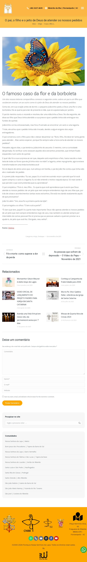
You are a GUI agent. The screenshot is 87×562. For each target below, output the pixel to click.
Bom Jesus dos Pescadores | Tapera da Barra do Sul (24, 446)
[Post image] (8, 282)
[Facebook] (51, 538)
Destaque (41, 236)
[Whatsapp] (31, 538)
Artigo (35, 236)
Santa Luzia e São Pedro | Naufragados (20, 467)
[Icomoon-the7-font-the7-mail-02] (41, 538)
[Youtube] (56, 538)
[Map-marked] (78, 516)
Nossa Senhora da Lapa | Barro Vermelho (20, 452)
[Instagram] (46, 538)
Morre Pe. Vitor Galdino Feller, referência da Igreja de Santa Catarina (72, 295)
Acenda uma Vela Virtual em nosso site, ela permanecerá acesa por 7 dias (29, 318)
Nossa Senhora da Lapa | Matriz (17, 441)
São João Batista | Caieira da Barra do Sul (20, 483)
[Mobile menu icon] (82, 8)
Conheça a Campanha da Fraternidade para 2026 (71, 280)
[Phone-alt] (36, 538)
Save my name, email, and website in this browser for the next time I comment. (29, 397)
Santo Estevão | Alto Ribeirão (16, 478)
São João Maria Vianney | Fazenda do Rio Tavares (23, 488)
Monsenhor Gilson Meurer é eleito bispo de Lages (28, 280)
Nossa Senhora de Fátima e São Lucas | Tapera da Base (26, 457)
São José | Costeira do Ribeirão (16, 494)
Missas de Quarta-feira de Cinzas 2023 (72, 315)
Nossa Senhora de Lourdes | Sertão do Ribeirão (23, 462)
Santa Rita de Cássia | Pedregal (16, 473)
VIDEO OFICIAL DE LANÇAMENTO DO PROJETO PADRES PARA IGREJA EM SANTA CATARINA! (27, 298)
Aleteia (11, 228)
